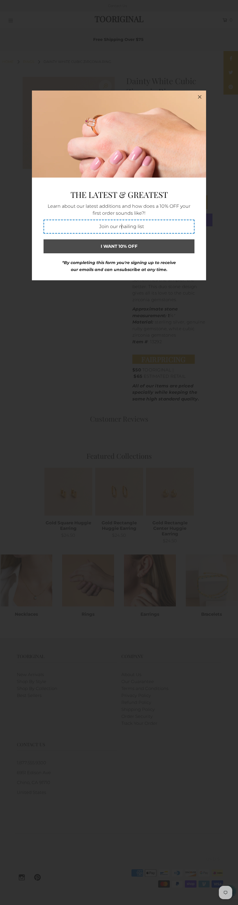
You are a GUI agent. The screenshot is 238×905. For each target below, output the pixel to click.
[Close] (199, 97)
